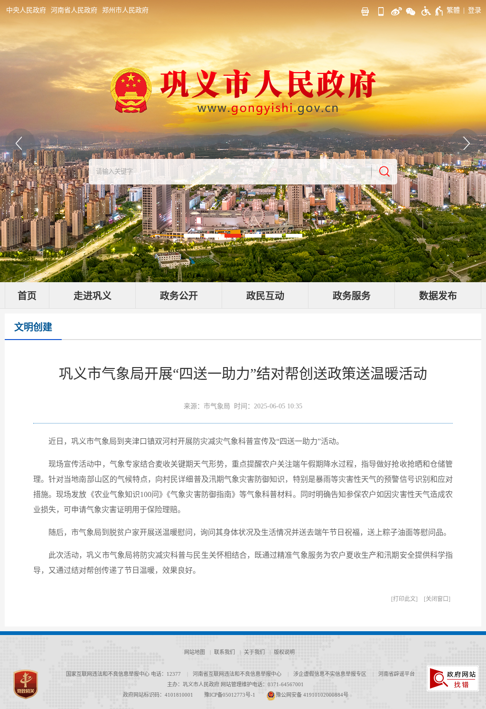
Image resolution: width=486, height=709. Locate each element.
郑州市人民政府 (125, 10)
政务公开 (179, 296)
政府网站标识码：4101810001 (158, 695)
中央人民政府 (26, 10)
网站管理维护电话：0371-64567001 (262, 684)
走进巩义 (93, 296)
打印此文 (404, 599)
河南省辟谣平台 (396, 674)
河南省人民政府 (74, 10)
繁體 (453, 10)
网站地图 (194, 652)
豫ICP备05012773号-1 (229, 695)
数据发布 (438, 296)
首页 (27, 296)
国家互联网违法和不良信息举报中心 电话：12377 (123, 674)
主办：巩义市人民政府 (193, 684)
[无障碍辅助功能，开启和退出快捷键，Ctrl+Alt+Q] (433, 11)
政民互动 (265, 296)
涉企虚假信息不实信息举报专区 (329, 674)
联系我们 (224, 652)
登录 (474, 10)
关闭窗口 (437, 599)
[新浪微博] (395, 10)
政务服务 (352, 296)
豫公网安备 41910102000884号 (312, 695)
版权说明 (284, 652)
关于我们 (254, 652)
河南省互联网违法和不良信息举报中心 (237, 674)
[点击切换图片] (20, 143)
